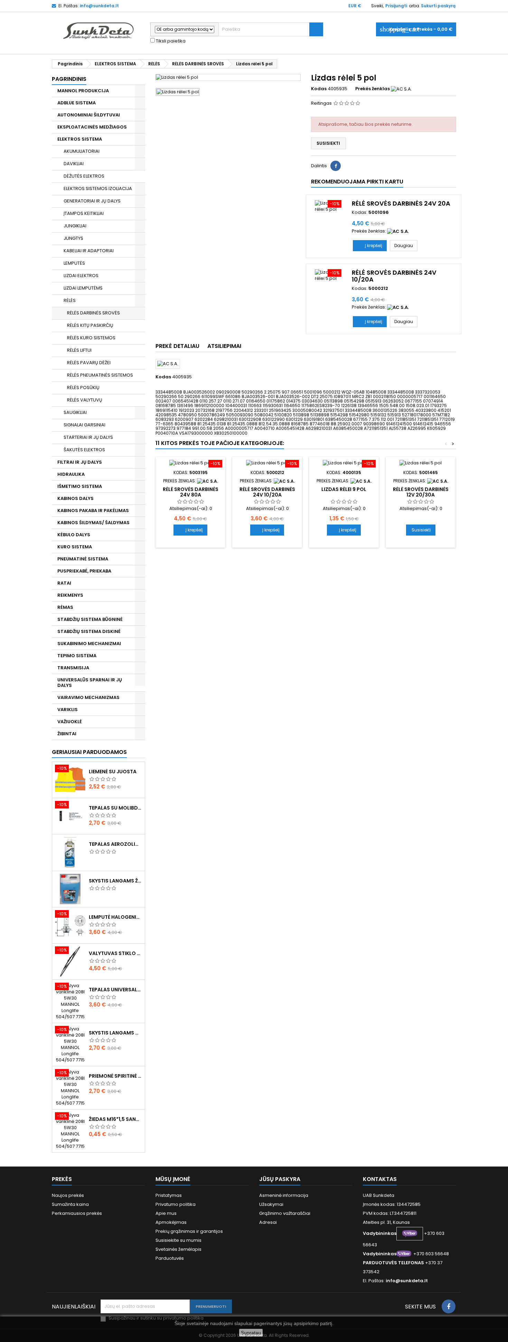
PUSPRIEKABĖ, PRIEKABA (84, 571)
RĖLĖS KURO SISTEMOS (91, 337)
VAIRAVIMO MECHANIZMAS (88, 697)
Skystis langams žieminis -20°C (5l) (115, 880)
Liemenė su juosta (113, 771)
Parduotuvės (170, 1258)
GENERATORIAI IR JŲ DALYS (92, 201)
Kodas (319, 89)
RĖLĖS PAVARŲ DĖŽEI (89, 362)
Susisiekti (328, 143)
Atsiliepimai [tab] (224, 346)
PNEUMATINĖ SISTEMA (82, 559)
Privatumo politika (176, 1204)
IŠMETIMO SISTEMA (79, 486)
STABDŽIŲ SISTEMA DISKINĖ (89, 631)
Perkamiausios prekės (77, 1213)
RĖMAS (65, 607)
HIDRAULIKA (71, 474)
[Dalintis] (335, 166)
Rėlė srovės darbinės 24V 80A (190, 492)
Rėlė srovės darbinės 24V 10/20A (394, 276)
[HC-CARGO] (437, 481)
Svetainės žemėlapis (178, 1249)
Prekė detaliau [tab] (177, 346)
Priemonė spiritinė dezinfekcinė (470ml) (115, 1076)
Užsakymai (271, 1204)
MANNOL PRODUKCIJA (83, 90)
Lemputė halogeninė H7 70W (115, 917)
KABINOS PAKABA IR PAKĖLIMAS (93, 510)
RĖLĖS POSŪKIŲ (83, 387)
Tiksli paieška (170, 41)
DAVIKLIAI (74, 163)
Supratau (251, 1332)
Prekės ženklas (372, 89)
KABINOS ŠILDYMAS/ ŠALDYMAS (93, 522)
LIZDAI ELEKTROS (81, 275)
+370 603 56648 (431, 1253)
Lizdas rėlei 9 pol (343, 489)
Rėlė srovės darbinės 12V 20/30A (421, 492)
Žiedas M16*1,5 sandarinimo (115, 1119)
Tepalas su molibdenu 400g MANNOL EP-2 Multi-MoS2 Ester (115, 808)
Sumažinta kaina (70, 1204)
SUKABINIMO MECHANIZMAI (89, 643)
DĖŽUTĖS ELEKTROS (84, 176)
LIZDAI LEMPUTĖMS (83, 288)
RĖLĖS (70, 300)
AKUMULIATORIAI (82, 151)
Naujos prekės (68, 1195)
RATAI (64, 583)
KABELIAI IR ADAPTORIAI (89, 250)
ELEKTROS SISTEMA (79, 139)
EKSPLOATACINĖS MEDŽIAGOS (92, 127)
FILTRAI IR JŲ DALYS (79, 462)
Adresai (268, 1222)
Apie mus (166, 1213)
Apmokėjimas (171, 1222)
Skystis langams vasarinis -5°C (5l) (115, 1033)
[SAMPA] (398, 231)
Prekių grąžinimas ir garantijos (189, 1231)
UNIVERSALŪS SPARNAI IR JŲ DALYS (89, 683)
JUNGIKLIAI (75, 226)
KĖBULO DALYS (73, 534)
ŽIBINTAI (66, 733)
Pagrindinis (69, 79)
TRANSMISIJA (73, 667)
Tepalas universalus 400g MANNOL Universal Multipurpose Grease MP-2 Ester (115, 989)
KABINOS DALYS (75, 498)
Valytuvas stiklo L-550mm (115, 953)
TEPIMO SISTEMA (76, 655)
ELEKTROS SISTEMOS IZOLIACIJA (98, 188)
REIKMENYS (70, 595)
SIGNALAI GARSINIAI (84, 425)
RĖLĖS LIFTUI (79, 350)
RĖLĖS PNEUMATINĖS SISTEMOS (100, 375)
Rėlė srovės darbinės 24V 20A (401, 203)
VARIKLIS (67, 709)
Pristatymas (169, 1195)
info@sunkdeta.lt (99, 6)
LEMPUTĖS (74, 263)
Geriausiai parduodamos (89, 752)
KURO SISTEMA (74, 547)
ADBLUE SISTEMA (76, 103)
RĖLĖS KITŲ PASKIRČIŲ (90, 325)
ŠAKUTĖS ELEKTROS (84, 449)
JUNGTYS (73, 238)
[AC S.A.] (401, 88)
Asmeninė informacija (283, 1195)
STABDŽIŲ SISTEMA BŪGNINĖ (90, 619)
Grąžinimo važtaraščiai (284, 1213)
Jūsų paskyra (279, 1179)
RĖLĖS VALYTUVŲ (84, 400)
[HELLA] (360, 481)
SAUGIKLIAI (75, 412)
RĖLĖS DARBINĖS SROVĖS (93, 313)
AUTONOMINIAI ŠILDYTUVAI (88, 115)
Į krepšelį (369, 245)
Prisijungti (396, 6)
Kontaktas (380, 1179)
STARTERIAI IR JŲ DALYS (88, 437)
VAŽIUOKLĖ (69, 721)
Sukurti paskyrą (438, 6)
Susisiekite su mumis (178, 1240)
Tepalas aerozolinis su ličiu (115, 844)
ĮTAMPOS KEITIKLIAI (84, 213)
